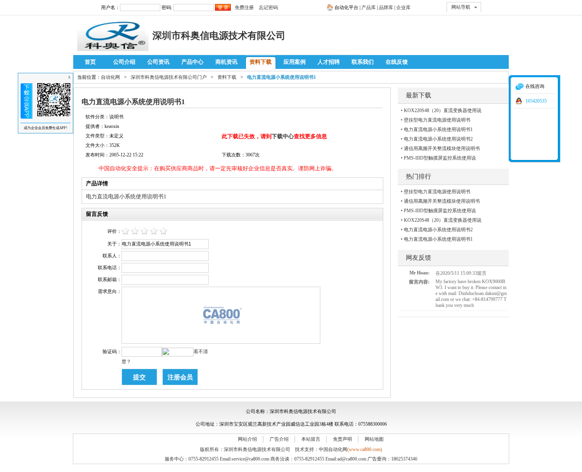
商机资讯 (226, 62)
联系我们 (363, 62)
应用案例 (294, 62)
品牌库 (386, 7)
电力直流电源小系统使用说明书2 (438, 139)
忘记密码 (268, 7)
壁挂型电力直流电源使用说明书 (437, 120)
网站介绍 (247, 439)
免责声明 (342, 439)
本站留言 (310, 439)
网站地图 (374, 439)
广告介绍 (279, 439)
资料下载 (260, 62)
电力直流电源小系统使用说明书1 (438, 129)
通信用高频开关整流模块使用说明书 (442, 148)
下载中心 (283, 136)
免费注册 (244, 7)
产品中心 (192, 62)
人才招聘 (329, 62)
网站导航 (460, 7)
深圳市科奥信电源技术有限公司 (218, 35)
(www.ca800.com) (364, 449)
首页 (90, 62)
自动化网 (110, 77)
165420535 (536, 101)
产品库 (368, 7)
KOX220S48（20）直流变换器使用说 (442, 110)
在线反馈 (397, 62)
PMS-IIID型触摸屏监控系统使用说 (440, 158)
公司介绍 (124, 62)
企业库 (403, 7)
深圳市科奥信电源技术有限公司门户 (169, 77)
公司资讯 (158, 62)
